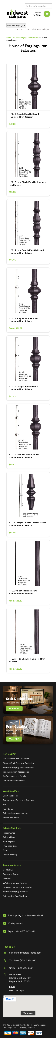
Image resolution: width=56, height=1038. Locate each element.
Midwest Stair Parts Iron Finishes (18, 887)
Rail (4, 804)
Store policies (40, 1025)
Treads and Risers (11, 817)
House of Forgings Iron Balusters (26, 37)
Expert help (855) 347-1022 (21, 931)
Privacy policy (9, 1027)
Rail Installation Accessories (15, 813)
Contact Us (8, 869)
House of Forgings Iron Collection (18, 767)
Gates (6, 850)
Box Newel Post (10, 795)
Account (7, 878)
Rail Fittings (8, 809)
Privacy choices (27, 1027)
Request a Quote (11, 874)
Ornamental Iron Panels (14, 780)
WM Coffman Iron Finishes (15, 883)
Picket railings (9, 832)
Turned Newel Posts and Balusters (18, 800)
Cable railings (9, 837)
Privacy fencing (10, 854)
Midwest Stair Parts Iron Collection (18, 763)
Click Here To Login (40, 29)
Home (8, 37)
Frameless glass (10, 845)
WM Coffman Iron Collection (16, 758)
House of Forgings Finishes (15, 891)
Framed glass (9, 841)
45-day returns (15, 923)
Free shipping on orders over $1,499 (25, 915)
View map (28, 1013)
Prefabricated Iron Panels (14, 776)
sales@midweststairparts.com (25, 952)
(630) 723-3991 (25, 968)
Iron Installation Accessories (16, 771)
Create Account (23, 29)
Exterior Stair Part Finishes (15, 896)
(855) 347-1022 (28, 960)
